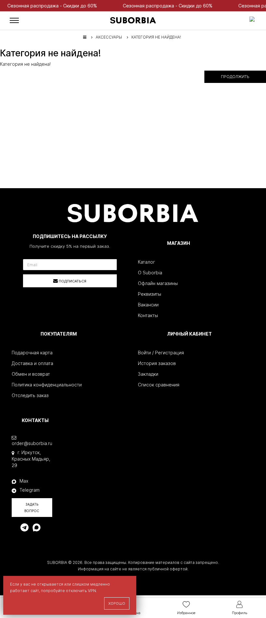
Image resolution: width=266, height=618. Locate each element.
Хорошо (116, 603)
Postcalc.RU (171, 575)
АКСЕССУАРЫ (109, 37)
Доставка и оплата (32, 363)
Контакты (148, 315)
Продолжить (235, 76)
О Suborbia (150, 272)
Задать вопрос (31, 507)
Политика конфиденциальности (47, 384)
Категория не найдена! (156, 37)
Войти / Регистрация (161, 352)
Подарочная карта (32, 352)
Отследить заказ (30, 395)
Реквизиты (149, 294)
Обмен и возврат (31, 374)
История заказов (157, 363)
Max (23, 481)
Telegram (29, 490)
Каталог (146, 262)
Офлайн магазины (158, 283)
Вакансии (148, 304)
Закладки (148, 374)
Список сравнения (158, 384)
